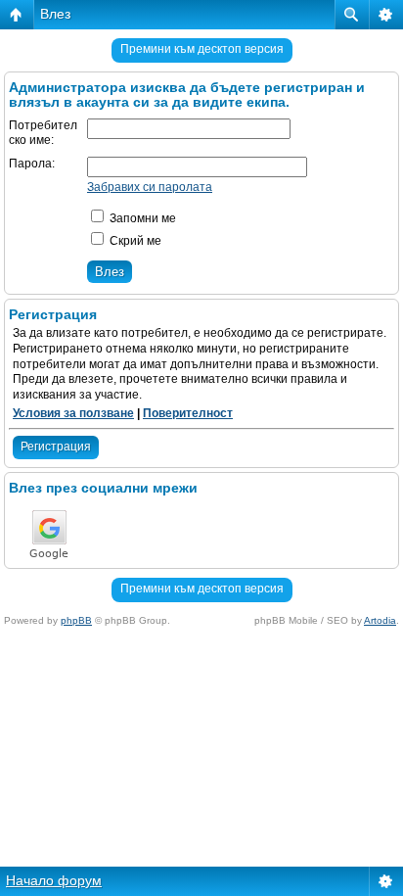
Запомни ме (141, 218)
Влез (55, 14)
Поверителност (188, 413)
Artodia (380, 620)
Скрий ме (134, 241)
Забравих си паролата (149, 187)
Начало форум (54, 880)
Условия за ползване (73, 413)
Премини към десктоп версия (202, 49)
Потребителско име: (43, 133)
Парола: (32, 163)
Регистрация (56, 446)
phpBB (76, 620)
